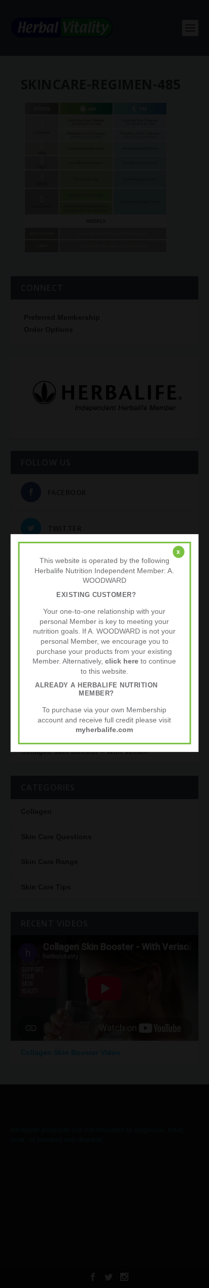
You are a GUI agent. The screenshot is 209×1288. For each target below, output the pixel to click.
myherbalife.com (104, 730)
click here (121, 661)
